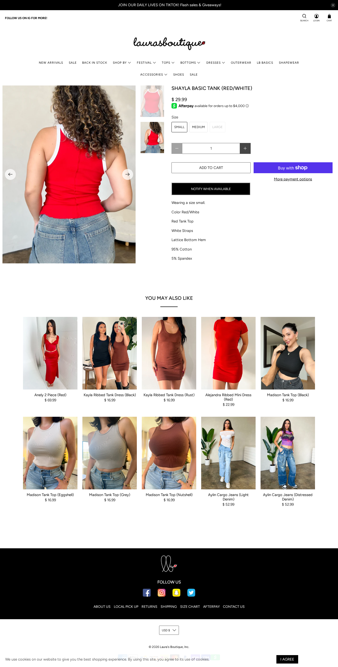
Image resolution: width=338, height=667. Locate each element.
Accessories (151, 74)
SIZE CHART (190, 607)
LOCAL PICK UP (126, 607)
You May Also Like (169, 298)
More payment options (293, 179)
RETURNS (149, 607)
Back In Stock (94, 62)
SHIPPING (169, 607)
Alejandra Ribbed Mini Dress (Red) (228, 397)
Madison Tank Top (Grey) (109, 495)
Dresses (213, 62)
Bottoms (188, 62)
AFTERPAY (211, 607)
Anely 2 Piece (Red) (50, 395)
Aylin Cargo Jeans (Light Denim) (228, 497)
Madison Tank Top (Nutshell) (169, 495)
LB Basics (265, 62)
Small (179, 127)
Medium (198, 127)
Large (217, 127)
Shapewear (289, 62)
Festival (144, 62)
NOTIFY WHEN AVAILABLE (211, 189)
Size (174, 117)
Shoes (178, 74)
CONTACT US (234, 607)
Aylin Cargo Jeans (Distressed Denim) (288, 497)
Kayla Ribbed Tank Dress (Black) (110, 395)
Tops (166, 62)
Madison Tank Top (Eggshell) (50, 495)
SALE (73, 62)
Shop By (120, 62)
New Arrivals (51, 62)
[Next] (127, 174)
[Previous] (10, 174)
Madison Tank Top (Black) (288, 395)
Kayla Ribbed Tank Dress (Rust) (169, 395)
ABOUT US (102, 607)
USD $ (166, 630)
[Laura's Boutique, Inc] (169, 42)
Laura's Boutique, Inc (174, 647)
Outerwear (241, 62)
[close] (333, 5)
